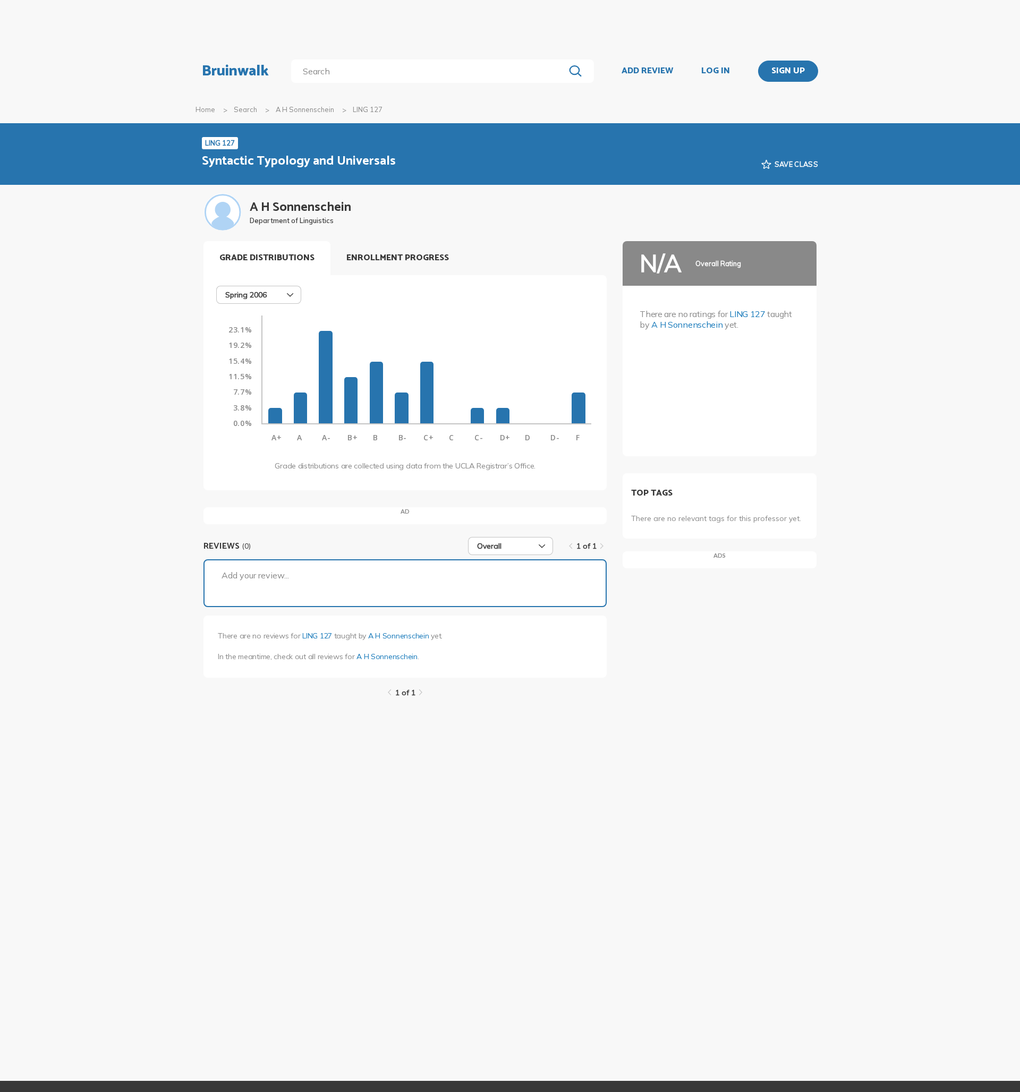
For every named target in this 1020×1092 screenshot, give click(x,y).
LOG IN (715, 71)
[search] (430, 71)
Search (245, 109)
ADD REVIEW (647, 71)
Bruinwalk (235, 71)
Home (205, 109)
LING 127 (317, 636)
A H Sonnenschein (305, 109)
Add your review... (255, 575)
